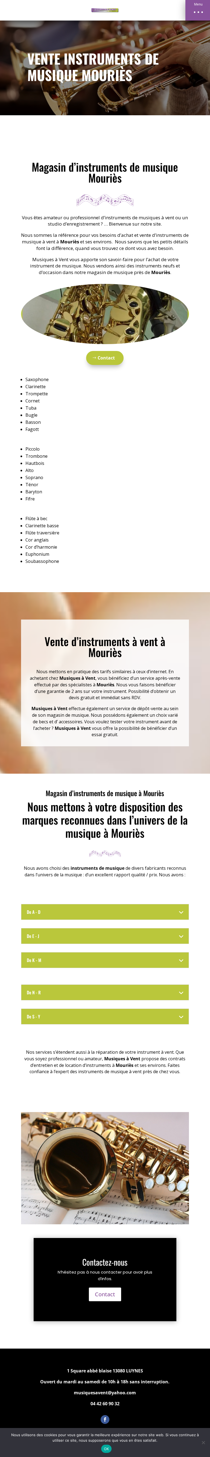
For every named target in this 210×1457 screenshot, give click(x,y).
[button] (197, 10)
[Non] (203, 1442)
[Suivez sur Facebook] (105, 1419)
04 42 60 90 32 (105, 1404)
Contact (106, 358)
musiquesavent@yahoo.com (105, 1393)
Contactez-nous (104, 1262)
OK (106, 1449)
